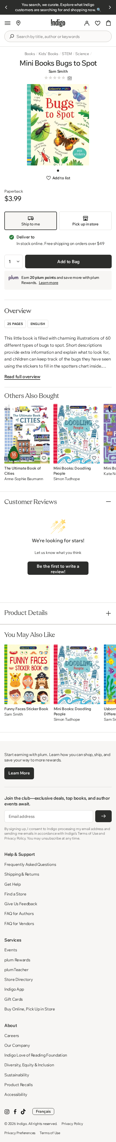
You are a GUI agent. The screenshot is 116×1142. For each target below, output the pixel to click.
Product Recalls (18, 1084)
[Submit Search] (11, 36)
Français (43, 1111)
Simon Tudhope (66, 479)
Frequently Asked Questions (30, 864)
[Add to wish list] (44, 458)
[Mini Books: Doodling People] (76, 434)
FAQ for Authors (19, 913)
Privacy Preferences (19, 1133)
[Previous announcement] (6, 7)
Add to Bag (68, 261)
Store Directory (18, 979)
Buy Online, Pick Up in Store (29, 1009)
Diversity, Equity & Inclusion (29, 1064)
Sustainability (16, 1074)
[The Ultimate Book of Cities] (27, 434)
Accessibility (15, 1094)
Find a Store (15, 894)
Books (30, 53)
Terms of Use (50, 1133)
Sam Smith (58, 71)
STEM (67, 53)
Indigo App (14, 989)
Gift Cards (13, 999)
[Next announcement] (110, 7)
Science (82, 53)
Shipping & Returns (21, 874)
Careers (11, 1035)
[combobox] (61, 37)
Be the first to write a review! (58, 568)
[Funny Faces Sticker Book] (27, 674)
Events (10, 949)
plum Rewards (17, 959)
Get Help (12, 884)
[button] (7, 23)
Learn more (48, 282)
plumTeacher (16, 969)
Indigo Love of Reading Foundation (35, 1055)
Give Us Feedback (20, 903)
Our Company (17, 1045)
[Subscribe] (103, 816)
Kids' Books (49, 53)
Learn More (19, 773)
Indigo (22, 1123)
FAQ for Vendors (19, 923)
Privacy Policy (72, 1123)
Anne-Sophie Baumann (23, 479)
